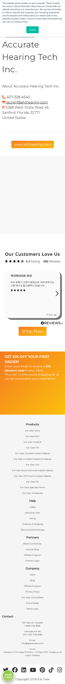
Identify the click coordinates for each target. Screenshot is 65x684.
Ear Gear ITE (32, 481)
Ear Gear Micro (32, 430)
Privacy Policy (32, 591)
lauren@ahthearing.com (27, 102)
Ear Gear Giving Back (32, 597)
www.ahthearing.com (32, 144)
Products (32, 424)
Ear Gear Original (32, 442)
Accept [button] (32, 29)
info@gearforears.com (32, 643)
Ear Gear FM (32, 447)
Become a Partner (32, 543)
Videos (32, 507)
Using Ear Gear (32, 512)
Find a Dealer (32, 603)
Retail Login (32, 608)
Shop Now (32, 331)
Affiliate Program (32, 555)
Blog (32, 580)
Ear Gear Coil (32, 464)
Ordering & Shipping (32, 524)
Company (32, 568)
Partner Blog (32, 549)
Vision (33, 574)
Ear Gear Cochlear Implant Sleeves (32, 453)
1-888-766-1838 (32, 625)
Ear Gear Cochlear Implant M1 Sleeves (32, 459)
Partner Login (32, 560)
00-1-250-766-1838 (32, 634)
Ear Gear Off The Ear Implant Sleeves (32, 476)
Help (32, 500)
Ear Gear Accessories (32, 493)
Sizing (32, 518)
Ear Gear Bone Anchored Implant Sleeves (32, 470)
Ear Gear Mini (32, 436)
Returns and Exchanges (32, 529)
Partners (32, 537)
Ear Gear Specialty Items (32, 487)
